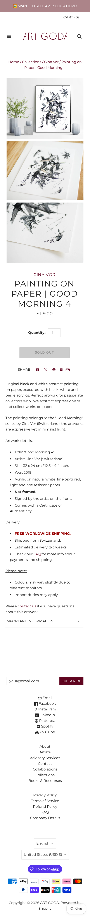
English (42, 843)
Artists (45, 752)
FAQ (37, 554)
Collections (31, 62)
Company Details (45, 818)
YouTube (47, 732)
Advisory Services (45, 758)
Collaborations (45, 769)
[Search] (79, 36)
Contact (45, 763)
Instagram (46, 709)
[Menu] (9, 36)
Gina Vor (51, 62)
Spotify (46, 726)
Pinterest (46, 721)
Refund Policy (45, 806)
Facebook (47, 703)
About (45, 746)
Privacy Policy (45, 795)
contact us (27, 606)
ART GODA (49, 903)
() (71, 17)
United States (43, 854)
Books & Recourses (45, 781)
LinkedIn (47, 715)
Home (13, 62)
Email (47, 698)
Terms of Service (45, 801)
